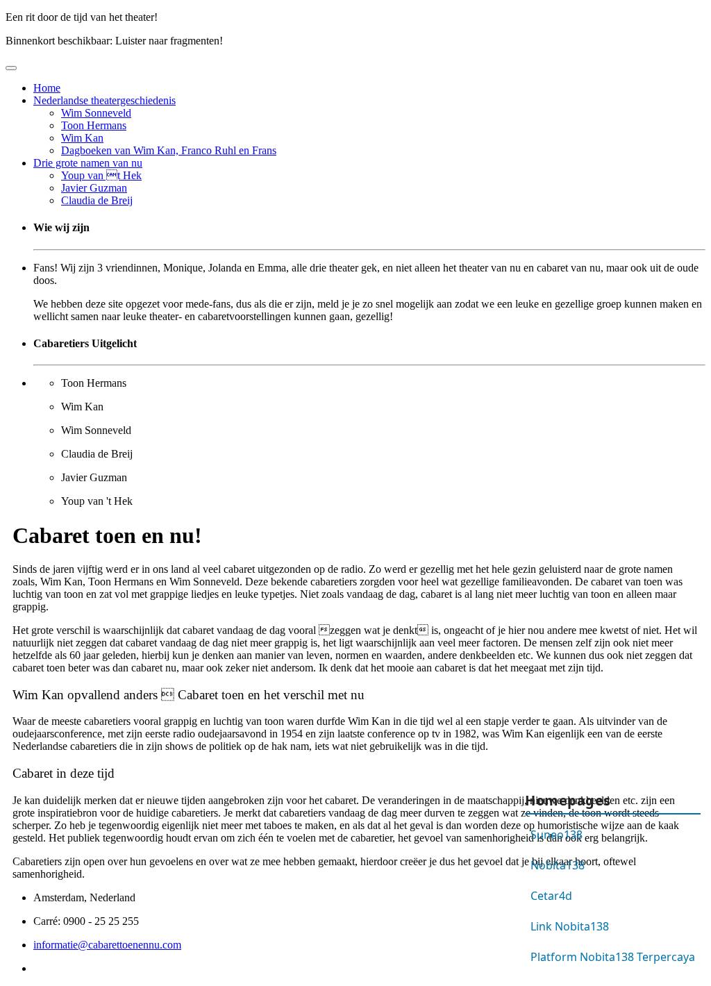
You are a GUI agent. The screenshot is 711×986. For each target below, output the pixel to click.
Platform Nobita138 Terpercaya (612, 956)
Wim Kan (82, 138)
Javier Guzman (94, 188)
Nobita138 (557, 865)
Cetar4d (551, 895)
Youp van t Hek (101, 175)
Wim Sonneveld (96, 113)
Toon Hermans (93, 125)
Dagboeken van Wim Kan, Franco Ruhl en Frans (168, 150)
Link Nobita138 (569, 926)
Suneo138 (556, 834)
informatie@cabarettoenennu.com (107, 945)
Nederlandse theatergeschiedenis (104, 100)
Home (46, 88)
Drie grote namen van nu (87, 163)
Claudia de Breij (97, 200)
